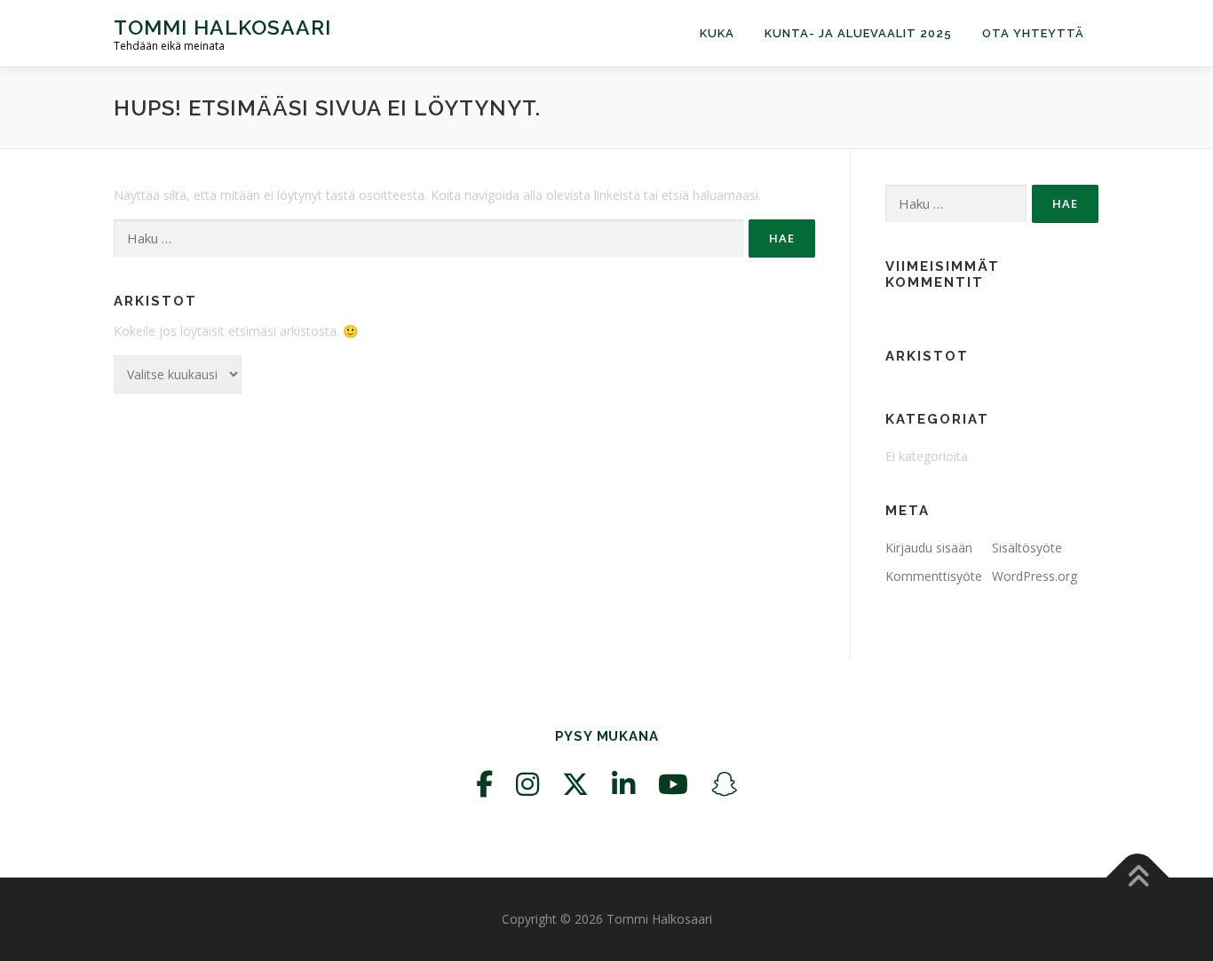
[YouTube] (673, 784)
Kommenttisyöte (933, 576)
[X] (575, 784)
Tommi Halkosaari (222, 27)
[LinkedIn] (623, 784)
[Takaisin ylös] (1137, 877)
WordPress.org (1034, 576)
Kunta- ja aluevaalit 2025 (858, 33)
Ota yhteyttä (1033, 33)
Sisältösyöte (1027, 547)
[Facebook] (484, 784)
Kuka (717, 33)
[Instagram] (527, 784)
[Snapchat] (724, 784)
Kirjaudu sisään (928, 547)
